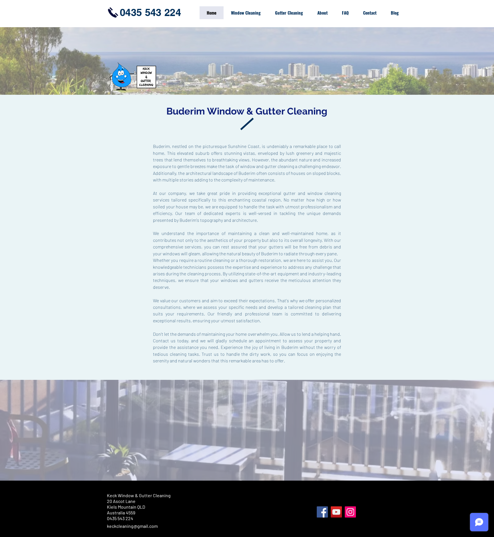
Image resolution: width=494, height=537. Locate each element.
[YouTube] (336, 512)
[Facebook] (322, 512)
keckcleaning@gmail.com (132, 526)
